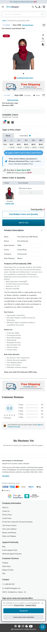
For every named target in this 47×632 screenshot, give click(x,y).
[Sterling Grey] (12, 122)
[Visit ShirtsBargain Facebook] (19, 626)
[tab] (8, 135)
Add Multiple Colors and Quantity (23, 214)
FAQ (3, 573)
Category (5, 563)
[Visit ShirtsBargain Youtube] (31, 626)
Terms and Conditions (9, 529)
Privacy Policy (7, 515)
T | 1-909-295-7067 (8, 584)
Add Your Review (27, 25)
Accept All (23, 611)
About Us (5, 507)
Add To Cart (23, 223)
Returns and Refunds (9, 532)
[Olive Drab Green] (8, 122)
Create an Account (14, 427)
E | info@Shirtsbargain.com (11, 588)
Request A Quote (7, 570)
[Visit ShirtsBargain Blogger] (26, 626)
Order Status (6, 566)
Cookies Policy (30, 605)
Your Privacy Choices (9, 525)
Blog (3, 546)
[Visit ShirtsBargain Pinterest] (15, 626)
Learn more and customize (23, 617)
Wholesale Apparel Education (12, 554)
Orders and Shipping (9, 536)
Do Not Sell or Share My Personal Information (17, 522)
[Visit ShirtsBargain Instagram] (23, 626)
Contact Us (6, 511)
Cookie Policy (6, 518)
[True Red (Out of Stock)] (4, 122)
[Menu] (3, 6)
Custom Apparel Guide (9, 550)
